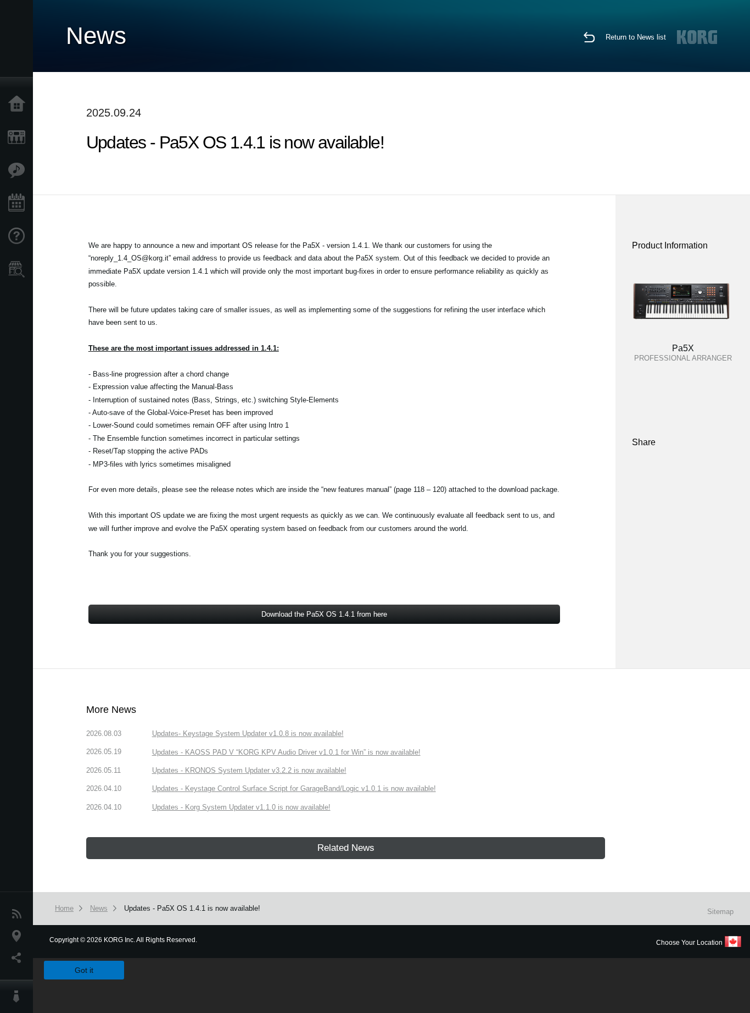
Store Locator (19, 269)
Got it (84, 970)
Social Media (19, 958)
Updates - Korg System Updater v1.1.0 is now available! (241, 807)
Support (19, 236)
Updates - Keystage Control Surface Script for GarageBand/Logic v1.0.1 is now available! (294, 788)
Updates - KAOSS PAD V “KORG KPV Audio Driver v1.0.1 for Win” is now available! (286, 752)
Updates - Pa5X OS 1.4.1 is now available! (192, 908)
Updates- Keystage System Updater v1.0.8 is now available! (248, 733)
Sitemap (720, 911)
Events (19, 203)
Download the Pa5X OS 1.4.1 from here (324, 614)
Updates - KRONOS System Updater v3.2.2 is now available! (249, 770)
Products (19, 137)
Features (19, 170)
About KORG (19, 996)
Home (19, 104)
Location (19, 936)
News (19, 914)
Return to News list (636, 37)
